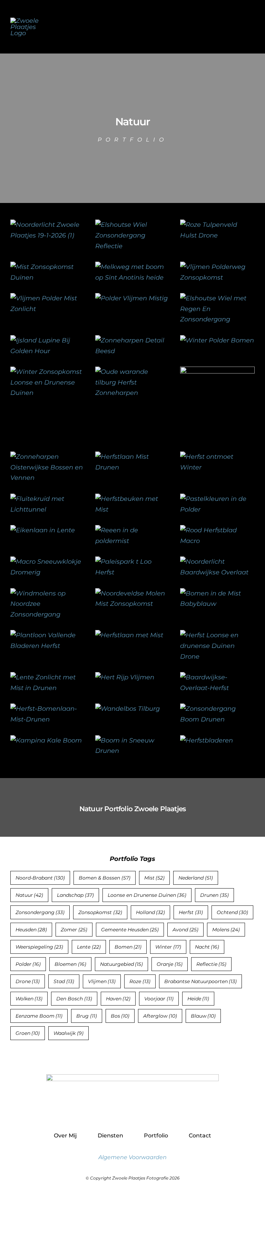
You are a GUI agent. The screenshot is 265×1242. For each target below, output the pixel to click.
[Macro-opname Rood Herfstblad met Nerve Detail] (217, 530)
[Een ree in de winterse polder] (124, 677)
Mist (154, 878)
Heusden (31, 929)
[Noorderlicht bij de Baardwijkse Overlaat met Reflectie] (217, 561)
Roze (139, 981)
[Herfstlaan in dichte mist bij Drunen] (132, 456)
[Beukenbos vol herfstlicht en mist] (132, 499)
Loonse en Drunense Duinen (147, 895)
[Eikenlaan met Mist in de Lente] (42, 530)
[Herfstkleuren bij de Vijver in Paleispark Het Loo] (132, 561)
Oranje (170, 964)
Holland (150, 912)
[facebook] (118, 1112)
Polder (28, 964)
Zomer (74, 929)
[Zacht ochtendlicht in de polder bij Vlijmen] (47, 298)
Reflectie (211, 964)
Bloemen (70, 964)
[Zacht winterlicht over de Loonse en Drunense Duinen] (47, 372)
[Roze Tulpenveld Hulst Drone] (217, 225)
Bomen (128, 947)
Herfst (191, 912)
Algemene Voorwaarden (132, 1157)
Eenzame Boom (39, 1016)
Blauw (203, 1016)
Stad (63, 981)
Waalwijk (68, 1033)
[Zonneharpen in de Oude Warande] (132, 372)
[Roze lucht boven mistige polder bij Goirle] (217, 372)
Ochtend (232, 912)
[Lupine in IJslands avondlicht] (47, 340)
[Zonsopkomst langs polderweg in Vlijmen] (217, 267)
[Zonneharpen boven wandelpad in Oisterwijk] (47, 456)
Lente (89, 947)
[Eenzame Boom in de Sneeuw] (132, 740)
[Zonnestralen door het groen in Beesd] (132, 340)
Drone (28, 981)
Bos (120, 1016)
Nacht (207, 947)
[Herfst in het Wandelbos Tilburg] (127, 708)
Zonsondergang (40, 912)
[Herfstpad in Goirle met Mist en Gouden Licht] (129, 635)
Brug (86, 1016)
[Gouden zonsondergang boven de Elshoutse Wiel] (217, 298)
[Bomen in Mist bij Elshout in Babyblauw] (217, 593)
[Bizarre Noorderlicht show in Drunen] (47, 225)
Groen (28, 1033)
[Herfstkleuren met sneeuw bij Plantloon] (217, 456)
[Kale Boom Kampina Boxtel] (46, 740)
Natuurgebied (121, 964)
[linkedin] (147, 1112)
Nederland (195, 878)
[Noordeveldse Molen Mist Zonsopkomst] (132, 593)
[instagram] (133, 1112)
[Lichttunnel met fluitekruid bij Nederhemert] (47, 499)
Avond (185, 929)
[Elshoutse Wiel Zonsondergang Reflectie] (132, 225)
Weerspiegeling (39, 947)
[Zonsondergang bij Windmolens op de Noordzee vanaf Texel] (47, 593)
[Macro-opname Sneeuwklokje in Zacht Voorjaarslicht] (47, 561)
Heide (198, 999)
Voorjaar (159, 999)
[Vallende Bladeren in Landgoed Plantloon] (47, 635)
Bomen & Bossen (104, 878)
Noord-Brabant (40, 878)
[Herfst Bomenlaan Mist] (47, 708)
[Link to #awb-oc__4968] (251, 26)
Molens (226, 929)
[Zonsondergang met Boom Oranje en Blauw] (217, 708)
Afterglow (160, 1016)
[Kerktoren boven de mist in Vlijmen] (131, 298)
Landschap (75, 895)
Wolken (29, 999)
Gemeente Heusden (130, 929)
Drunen (214, 895)
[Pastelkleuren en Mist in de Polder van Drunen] (217, 499)
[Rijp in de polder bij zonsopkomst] (217, 340)
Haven (118, 999)
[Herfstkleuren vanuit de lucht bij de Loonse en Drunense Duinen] (217, 635)
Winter (168, 947)
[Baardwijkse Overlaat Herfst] (217, 677)
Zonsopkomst (100, 912)
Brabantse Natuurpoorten (200, 981)
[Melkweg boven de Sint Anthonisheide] (132, 267)
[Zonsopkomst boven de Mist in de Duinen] (47, 267)
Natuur (29, 895)
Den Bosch (74, 999)
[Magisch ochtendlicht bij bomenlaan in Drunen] (47, 677)
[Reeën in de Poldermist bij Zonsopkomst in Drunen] (132, 530)
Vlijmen (102, 981)
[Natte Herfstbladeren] (206, 740)
